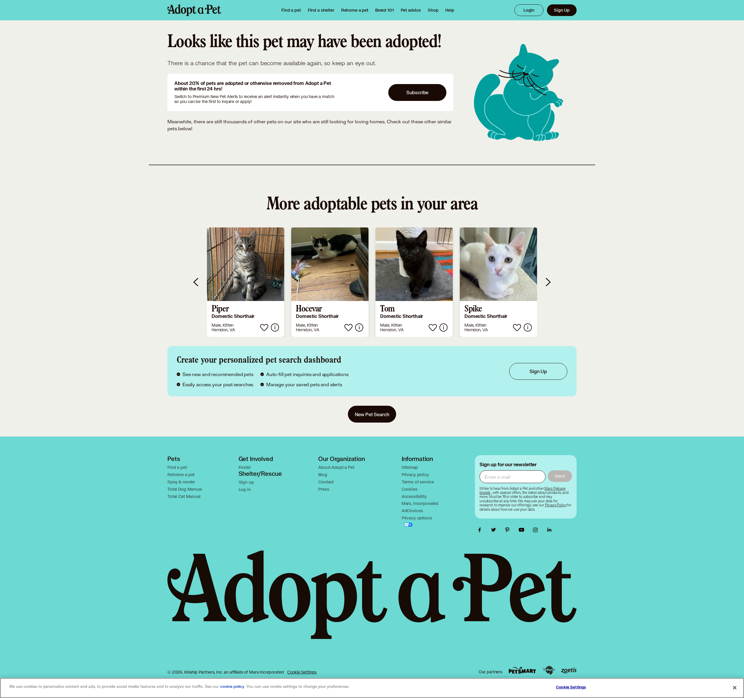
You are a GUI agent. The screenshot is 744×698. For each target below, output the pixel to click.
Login (528, 10)
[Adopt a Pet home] (194, 10)
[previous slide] (196, 282)
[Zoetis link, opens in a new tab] (569, 670)
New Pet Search (372, 414)
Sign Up (562, 10)
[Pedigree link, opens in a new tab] (548, 670)
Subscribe (417, 92)
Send (560, 475)
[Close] (734, 687)
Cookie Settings (301, 671)
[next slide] (548, 282)
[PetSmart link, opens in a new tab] (522, 670)
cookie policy (232, 686)
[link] (354, 10)
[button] (245, 282)
